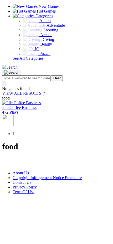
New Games (48, 6)
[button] (10, 67)
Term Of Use (23, 192)
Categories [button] (43, 16)
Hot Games (46, 11)
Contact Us (22, 182)
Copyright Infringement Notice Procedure (47, 177)
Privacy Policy (25, 187)
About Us (21, 173)
